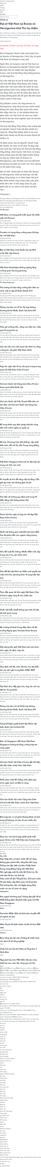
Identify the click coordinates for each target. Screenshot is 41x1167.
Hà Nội (2, 1164)
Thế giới (2, 1028)
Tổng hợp (3, 1159)
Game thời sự (4, 1144)
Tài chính (2, 1047)
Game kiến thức (5, 1148)
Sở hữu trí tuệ (4, 984)
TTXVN (2, 995)
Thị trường (3, 1133)
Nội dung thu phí (5, 1153)
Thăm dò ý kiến (4, 1150)
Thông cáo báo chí (5, 1061)
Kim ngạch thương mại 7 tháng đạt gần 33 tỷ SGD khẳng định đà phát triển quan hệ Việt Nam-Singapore (20, 899)
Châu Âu (2, 1036)
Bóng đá (2, 1104)
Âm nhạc (2, 1093)
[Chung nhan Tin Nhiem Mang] (10, 1003)
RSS (1, 988)
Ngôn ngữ (3, 993)
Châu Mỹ (2, 1039)
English (2, 5)
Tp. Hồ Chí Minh (5, 1166)
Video (2, 908)
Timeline (26, 1157)
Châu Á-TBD (3, 1032)
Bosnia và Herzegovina (18, 203)
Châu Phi (2, 1041)
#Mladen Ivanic (35, 198)
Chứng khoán (4, 1052)
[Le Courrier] (15, 973)
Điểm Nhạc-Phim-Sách (6, 1098)
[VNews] (35, 973)
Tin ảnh (2, 1157)
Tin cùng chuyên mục (7, 282)
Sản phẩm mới (4, 1115)
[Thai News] (18, 970)
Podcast (2, 933)
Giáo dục (3, 1065)
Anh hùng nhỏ (4, 1087)
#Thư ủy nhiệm (26, 198)
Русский (2, 14)
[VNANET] (3, 968)
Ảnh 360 (8, 1159)
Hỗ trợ (2, 990)
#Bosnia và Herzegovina (14, 198)
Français (2, 8)
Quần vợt (3, 1107)
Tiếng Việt (3, 3)
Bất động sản (4, 1054)
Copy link (25, 205)
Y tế (1, 1067)
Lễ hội (2, 1126)
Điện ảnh (2, 1091)
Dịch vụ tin (3, 997)
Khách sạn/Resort (5, 1129)
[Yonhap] (37, 970)
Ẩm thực (2, 1085)
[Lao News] (10, 970)
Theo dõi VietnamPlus (6, 207)
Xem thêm (3, 854)
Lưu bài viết (21, 45)
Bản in (31, 45)
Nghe (1, 944)
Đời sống (2, 1076)
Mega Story (20, 1157)
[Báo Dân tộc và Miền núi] (24, 968)
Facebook (4, 45)
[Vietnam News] (5, 973)
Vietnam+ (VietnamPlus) (7, 1)
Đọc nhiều (3, 856)
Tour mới (2, 1131)
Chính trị (4, 19)
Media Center (4, 1155)
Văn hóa (2, 1089)
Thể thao (2, 1102)
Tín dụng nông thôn (6, 1050)
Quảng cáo (3, 999)
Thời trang (3, 1096)
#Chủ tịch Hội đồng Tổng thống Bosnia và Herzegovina (16, 201)
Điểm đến (3, 1124)
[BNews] (36, 968)
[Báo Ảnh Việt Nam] (26, 973)
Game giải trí (4, 1146)
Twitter (12, 45)
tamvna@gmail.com (6, 1012)
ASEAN (2, 1030)
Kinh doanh (3, 1045)
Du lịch (2, 1122)
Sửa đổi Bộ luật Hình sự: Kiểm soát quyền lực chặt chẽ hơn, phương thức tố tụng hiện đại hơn (20, 574)
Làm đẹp (2, 1082)
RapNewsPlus (4, 1139)
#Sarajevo (3, 198)
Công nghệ (3, 1113)
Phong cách (3, 1078)
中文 (1, 12)
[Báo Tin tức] (11, 968)
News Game (3, 1142)
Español (2, 10)
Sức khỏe (3, 1080)
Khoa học (3, 1109)
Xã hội (2, 1063)
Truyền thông (4, 1100)
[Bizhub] (3, 970)
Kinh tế (2, 1043)
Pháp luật (3, 1069)
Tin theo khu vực (5, 1161)
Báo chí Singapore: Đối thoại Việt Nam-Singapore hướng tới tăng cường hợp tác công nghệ (18, 744)
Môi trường (3, 1120)
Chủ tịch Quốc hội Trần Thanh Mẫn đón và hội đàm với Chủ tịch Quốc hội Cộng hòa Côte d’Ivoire (19, 404)
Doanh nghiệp (4, 1056)
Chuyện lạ (3, 1135)
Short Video (37, 1157)
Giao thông (3, 1072)
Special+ (2, 1137)
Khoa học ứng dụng (6, 1111)
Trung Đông (3, 1034)
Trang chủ (3, 1023)
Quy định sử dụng (5, 986)
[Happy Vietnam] (28, 970)
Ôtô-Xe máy (3, 1118)
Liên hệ (2, 1001)
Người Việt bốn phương (7, 1074)
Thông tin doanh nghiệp (7, 1058)
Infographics (4, 891)
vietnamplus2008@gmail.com (13, 1017)
